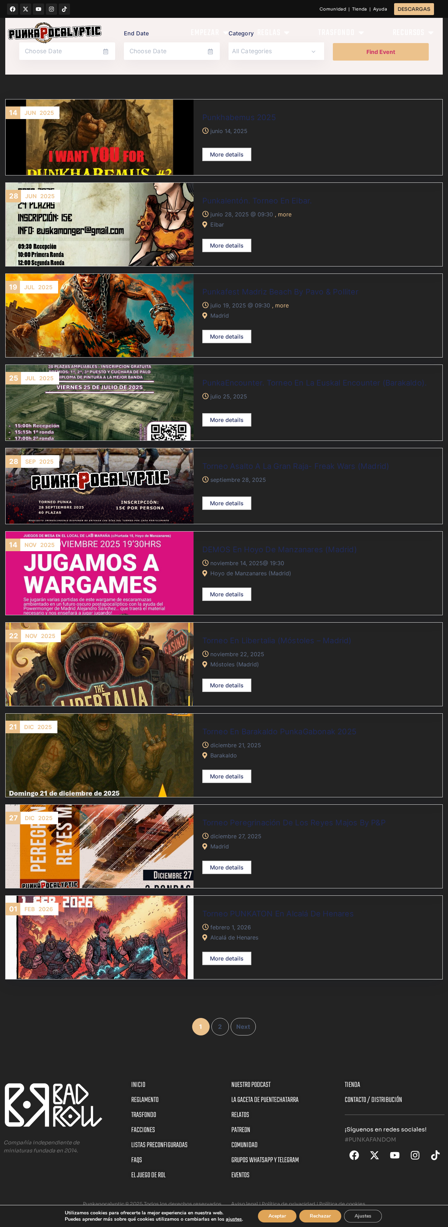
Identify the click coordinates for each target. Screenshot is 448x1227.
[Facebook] (12, 9)
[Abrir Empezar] (225, 33)
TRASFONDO (143, 1115)
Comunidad (333, 9)
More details (227, 154)
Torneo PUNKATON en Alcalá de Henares (278, 913)
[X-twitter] (25, 9)
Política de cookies (342, 1204)
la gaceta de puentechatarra (265, 1100)
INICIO (138, 1085)
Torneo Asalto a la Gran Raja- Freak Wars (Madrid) (296, 466)
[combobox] (276, 51)
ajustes (234, 1219)
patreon (240, 1130)
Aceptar (277, 1216)
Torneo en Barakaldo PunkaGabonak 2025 (279, 731)
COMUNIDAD (244, 1145)
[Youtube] (38, 9)
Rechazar (320, 1216)
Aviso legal (244, 1204)
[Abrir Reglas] (286, 33)
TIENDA (352, 1085)
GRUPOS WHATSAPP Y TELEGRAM (265, 1160)
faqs (136, 1160)
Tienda (359, 9)
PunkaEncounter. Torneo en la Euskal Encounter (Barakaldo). (314, 382)
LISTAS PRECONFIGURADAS (159, 1145)
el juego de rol (148, 1175)
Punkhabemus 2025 (239, 117)
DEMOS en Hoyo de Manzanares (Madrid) (279, 549)
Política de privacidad (289, 1204)
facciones (143, 1130)
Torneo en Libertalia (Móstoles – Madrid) (277, 640)
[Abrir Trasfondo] (361, 33)
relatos (240, 1115)
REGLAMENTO (145, 1100)
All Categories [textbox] (252, 51)
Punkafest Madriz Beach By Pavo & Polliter (280, 291)
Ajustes (363, 1216)
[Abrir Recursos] (430, 33)
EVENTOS (240, 1175)
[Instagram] (51, 9)
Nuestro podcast (251, 1085)
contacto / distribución (373, 1100)
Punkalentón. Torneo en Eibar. (257, 200)
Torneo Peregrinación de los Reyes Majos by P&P (294, 822)
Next (243, 1026)
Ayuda (380, 9)
